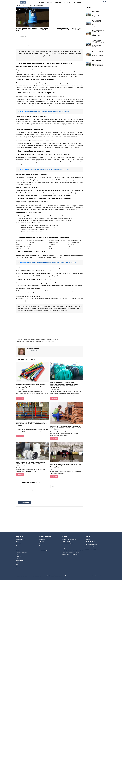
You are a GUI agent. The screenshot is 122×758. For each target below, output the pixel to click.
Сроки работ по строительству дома (70, 552)
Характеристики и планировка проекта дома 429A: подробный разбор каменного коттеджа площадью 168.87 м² (98, 43)
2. (32, 45)
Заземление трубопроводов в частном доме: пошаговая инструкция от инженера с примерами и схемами (32, 423)
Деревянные (42, 539)
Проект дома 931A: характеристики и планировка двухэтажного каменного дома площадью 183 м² (98, 63)
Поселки (67, 2)
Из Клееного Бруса (43, 550)
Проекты (58, 2)
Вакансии (64, 546)
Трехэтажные (42, 546)
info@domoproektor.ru (91, 544)
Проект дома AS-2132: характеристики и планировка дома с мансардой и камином (97, 53)
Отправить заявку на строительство (70, 554)
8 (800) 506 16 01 (90, 542)
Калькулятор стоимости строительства (71, 548)
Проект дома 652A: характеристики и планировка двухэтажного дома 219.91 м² (97, 23)
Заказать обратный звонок (68, 543)
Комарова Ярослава (33, 349)
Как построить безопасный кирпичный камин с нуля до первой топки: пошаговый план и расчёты (66, 427)
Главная (41, 2)
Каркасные (41, 548)
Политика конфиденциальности (69, 539)
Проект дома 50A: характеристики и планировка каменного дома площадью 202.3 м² (98, 13)
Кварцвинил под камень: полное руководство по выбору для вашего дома (48, 111)
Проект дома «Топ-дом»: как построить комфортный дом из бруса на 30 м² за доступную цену (98, 33)
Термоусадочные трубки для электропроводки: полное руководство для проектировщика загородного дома (31, 386)
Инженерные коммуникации (36, 5)
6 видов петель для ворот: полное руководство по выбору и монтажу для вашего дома (52, 262)
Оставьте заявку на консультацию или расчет (72, 550)
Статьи (49, 2)
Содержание (22, 36)
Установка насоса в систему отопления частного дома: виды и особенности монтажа (65, 465)
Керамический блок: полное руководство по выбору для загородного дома (48, 169)
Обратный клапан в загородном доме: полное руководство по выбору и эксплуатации (30, 463)
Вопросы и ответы (66, 541)
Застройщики (78, 2)
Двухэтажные (42, 543)
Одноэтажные (42, 541)
